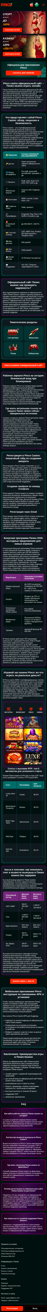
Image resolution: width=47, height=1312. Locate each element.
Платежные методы (8, 1274)
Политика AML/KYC (8, 1256)
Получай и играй (12, 30)
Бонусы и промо (7, 1271)
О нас (3, 1266)
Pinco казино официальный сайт (23, 365)
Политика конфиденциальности (12, 1251)
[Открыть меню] (43, 4)
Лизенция (4, 1283)
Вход (35, 1308)
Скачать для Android (23, 73)
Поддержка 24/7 (7, 1288)
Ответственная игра (8, 1254)
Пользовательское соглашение (12, 1248)
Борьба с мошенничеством (10, 1286)
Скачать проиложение (9, 1268)
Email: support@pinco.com (10, 1298)
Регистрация (12, 1308)
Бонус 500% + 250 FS (23, 981)
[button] (43, 1302)
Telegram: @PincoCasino (10, 1300)
